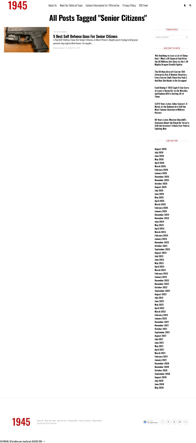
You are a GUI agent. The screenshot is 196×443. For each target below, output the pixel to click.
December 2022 (162, 280)
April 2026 (159, 162)
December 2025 (162, 176)
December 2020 (162, 363)
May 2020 (159, 387)
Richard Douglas (59, 47)
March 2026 (160, 166)
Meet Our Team (50, 420)
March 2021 (160, 353)
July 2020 (159, 380)
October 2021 (161, 328)
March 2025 (160, 204)
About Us (52, 5)
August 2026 (161, 149)
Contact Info (61, 420)
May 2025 (159, 197)
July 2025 (159, 190)
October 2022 (161, 287)
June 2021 (159, 342)
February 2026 (161, 169)
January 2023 (161, 277)
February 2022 (161, 315)
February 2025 (161, 207)
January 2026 (161, 173)
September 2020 (162, 373)
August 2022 (161, 294)
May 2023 (159, 263)
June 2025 (159, 194)
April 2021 (159, 349)
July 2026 (159, 152)
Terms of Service (85, 420)
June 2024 (159, 221)
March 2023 (160, 270)
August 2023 (161, 252)
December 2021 (162, 322)
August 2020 (161, 377)
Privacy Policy (129, 5)
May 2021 (159, 346)
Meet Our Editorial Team (71, 5)
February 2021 (161, 356)
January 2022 (161, 318)
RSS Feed (143, 5)
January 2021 (161, 360)
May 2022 (159, 304)
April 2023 (159, 266)
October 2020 (161, 370)
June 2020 (159, 384)
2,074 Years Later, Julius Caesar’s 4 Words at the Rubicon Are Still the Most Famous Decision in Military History (171, 108)
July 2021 (159, 339)
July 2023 (159, 256)
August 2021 (160, 335)
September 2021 (162, 332)
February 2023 (161, 273)
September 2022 (162, 290)
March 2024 (160, 232)
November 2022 (162, 283)
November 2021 (162, 325)
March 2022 (160, 311)
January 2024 (161, 239)
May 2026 (159, 159)
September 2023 (162, 249)
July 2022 (159, 297)
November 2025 (162, 180)
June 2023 (159, 259)
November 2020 (162, 367)
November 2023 (162, 242)
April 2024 (159, 228)
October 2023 (161, 245)
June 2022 (159, 301)
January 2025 (161, 211)
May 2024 (159, 225)
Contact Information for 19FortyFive (102, 5)
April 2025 (159, 200)
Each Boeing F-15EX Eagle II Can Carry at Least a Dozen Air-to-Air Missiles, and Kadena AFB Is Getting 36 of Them (172, 92)
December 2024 (162, 214)
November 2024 (162, 218)
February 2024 (161, 235)
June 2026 (159, 156)
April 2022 (159, 308)
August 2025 (161, 187)
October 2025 (161, 183)
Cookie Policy (97, 420)
